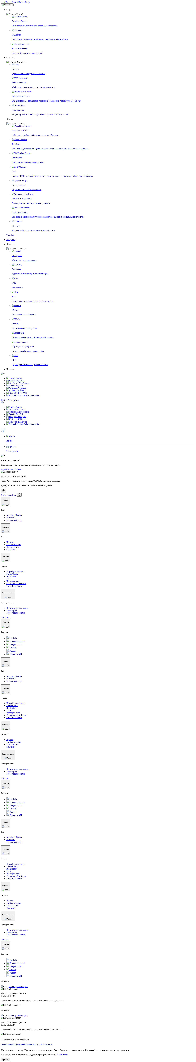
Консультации (12, 547)
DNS (8, 579)
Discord (12, 648)
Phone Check (12, 574)
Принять (5, 1060)
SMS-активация (13, 544)
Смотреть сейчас (8, 495)
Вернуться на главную (11, 469)
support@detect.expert (18, 986)
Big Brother (11, 576)
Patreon (12, 651)
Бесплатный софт (14, 520)
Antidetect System (14, 515)
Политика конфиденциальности (37, 1044)
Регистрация (13, 400)
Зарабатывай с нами (15, 613)
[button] (100, 12)
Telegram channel (17, 641)
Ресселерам (11, 610)
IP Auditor (10, 518)
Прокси (9, 542)
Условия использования (12, 1044)
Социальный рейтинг (16, 583)
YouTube (13, 638)
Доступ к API (15, 654)
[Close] (7, 4)
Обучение (10, 549)
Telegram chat (15, 644)
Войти (4, 400)
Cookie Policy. (62, 1055)
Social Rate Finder (14, 586)
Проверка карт (13, 581)
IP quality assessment (15, 571)
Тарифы (4, 617)
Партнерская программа (17, 608)
